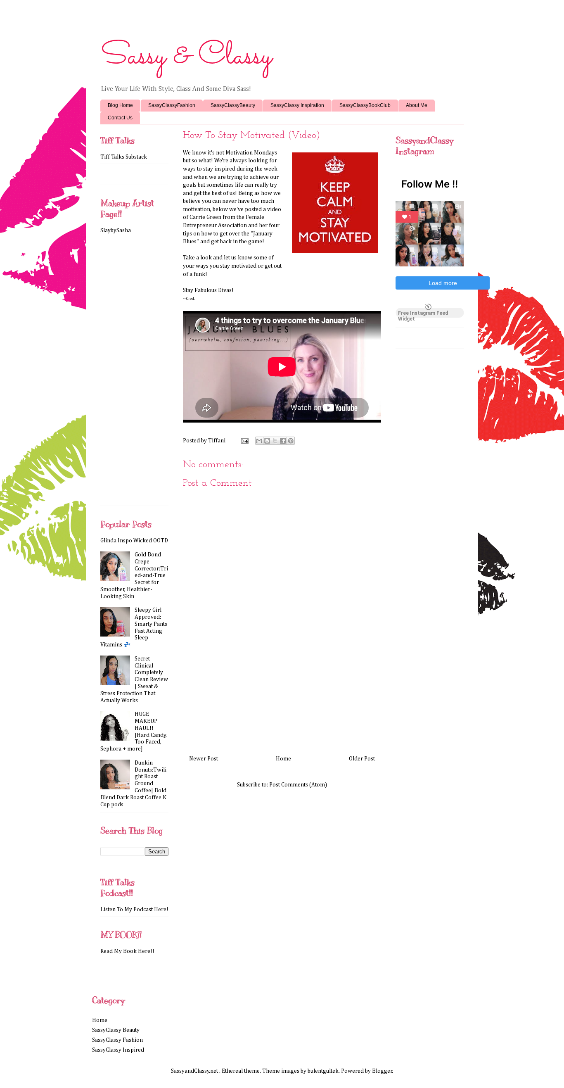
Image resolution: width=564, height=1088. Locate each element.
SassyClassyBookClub (365, 105)
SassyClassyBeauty (233, 105)
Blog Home (120, 105)
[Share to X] (275, 441)
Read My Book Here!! (127, 951)
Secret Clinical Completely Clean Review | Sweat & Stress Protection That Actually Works (134, 679)
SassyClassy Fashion (117, 1040)
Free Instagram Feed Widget (423, 314)
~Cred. (189, 299)
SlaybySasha (115, 230)
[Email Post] (244, 441)
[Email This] (259, 441)
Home (283, 759)
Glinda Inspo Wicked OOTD (134, 541)
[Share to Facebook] (283, 441)
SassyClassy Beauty (116, 1030)
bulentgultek (323, 1071)
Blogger (382, 1071)
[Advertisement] (282, 712)
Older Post (362, 759)
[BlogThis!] (267, 441)
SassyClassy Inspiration (297, 105)
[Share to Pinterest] (291, 441)
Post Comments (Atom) (298, 785)
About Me (416, 105)
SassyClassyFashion (171, 105)
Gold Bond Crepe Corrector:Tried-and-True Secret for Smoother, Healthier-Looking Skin (134, 575)
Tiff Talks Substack (123, 157)
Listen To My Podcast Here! (134, 909)
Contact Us (120, 118)
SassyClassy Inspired (118, 1050)
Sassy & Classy (186, 57)
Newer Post (203, 759)
